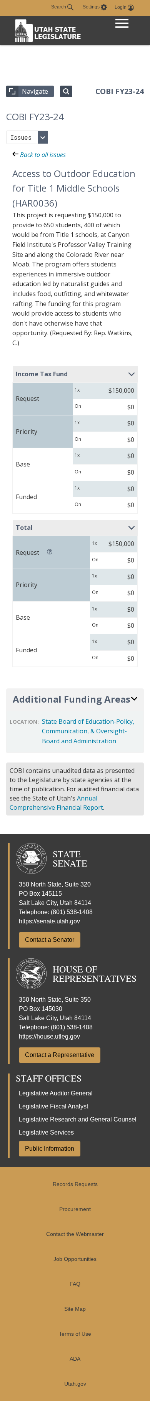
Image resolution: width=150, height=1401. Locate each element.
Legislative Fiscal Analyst (53, 1106)
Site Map (75, 1309)
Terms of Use (75, 1334)
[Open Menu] (121, 24)
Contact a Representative (59, 1055)
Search (59, 7)
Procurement (75, 1209)
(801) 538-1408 (72, 912)
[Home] (48, 30)
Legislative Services (46, 1132)
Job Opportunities (75, 1259)
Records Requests (75, 1184)
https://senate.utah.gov (49, 921)
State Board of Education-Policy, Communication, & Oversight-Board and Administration (88, 731)
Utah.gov (75, 1384)
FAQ (75, 1284)
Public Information (49, 1148)
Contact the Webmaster (75, 1234)
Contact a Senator (49, 939)
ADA (75, 1359)
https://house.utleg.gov (49, 1036)
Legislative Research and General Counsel (78, 1119)
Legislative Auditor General (56, 1093)
